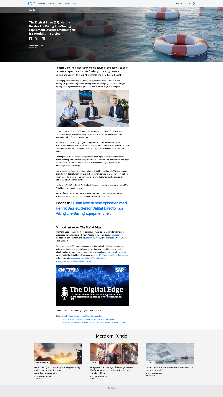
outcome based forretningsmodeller (87, 316)
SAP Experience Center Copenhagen (113, 255)
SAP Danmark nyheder (43, 376)
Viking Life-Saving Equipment (116, 322)
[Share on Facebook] (30, 39)
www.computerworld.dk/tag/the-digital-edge (87, 258)
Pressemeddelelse (42, 362)
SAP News (39, 45)
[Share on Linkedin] (43, 39)
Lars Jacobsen (114, 235)
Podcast (31, 45)
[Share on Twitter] (37, 39)
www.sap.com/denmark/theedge (69, 261)
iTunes (88, 261)
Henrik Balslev (67, 316)
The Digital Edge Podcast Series (92, 322)
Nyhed (94, 362)
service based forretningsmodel (103, 319)
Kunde (32, 10)
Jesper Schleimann (92, 238)
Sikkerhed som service (70, 322)
